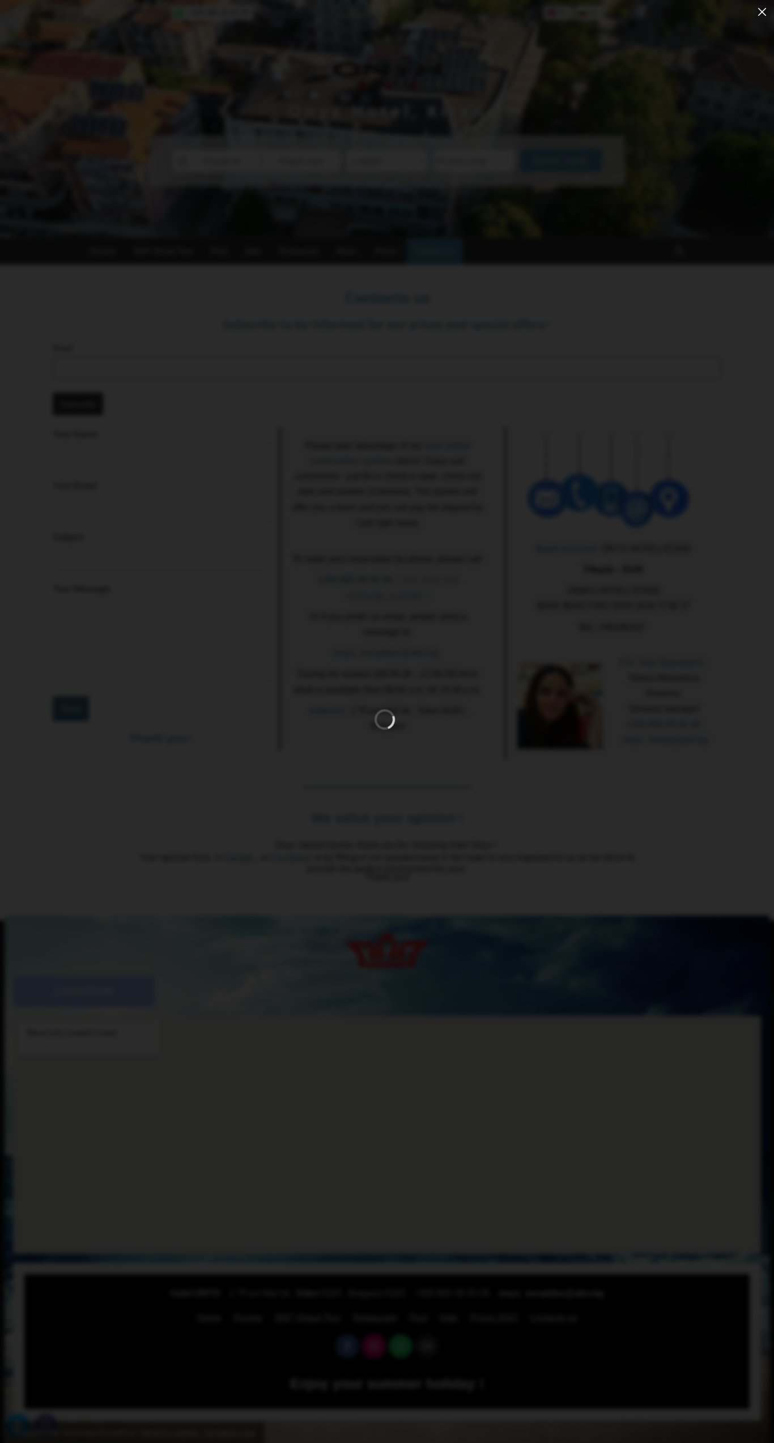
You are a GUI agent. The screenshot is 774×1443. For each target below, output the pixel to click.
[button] (762, 12)
